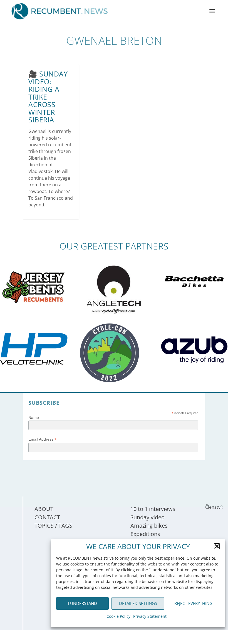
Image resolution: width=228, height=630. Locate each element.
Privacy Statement (150, 616)
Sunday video (147, 517)
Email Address (42, 439)
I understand (82, 603)
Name (33, 417)
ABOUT (43, 509)
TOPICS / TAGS (53, 525)
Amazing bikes (149, 525)
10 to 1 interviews (152, 509)
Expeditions (145, 534)
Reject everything (193, 603)
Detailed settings (138, 603)
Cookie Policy (118, 616)
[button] (217, 546)
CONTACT (47, 517)
